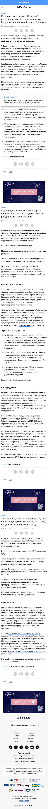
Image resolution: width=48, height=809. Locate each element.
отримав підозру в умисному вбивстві (29, 649)
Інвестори (31, 736)
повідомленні (25, 325)
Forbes (11, 393)
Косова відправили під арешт (20, 659)
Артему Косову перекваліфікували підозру (26, 651)
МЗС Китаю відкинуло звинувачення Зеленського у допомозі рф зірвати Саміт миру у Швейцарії (23, 101)
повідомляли (38, 623)
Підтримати (24, 2)
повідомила (12, 246)
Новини (17, 733)
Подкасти (17, 741)
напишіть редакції (24, 800)
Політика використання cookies (24, 761)
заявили (16, 46)
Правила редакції (24, 753)
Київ (10, 479)
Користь (17, 738)
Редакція (31, 733)
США (10, 171)
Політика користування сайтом (24, 756)
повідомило (24, 416)
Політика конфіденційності (24, 759)
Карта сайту (31, 741)
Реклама (31, 738)
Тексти (17, 736)
